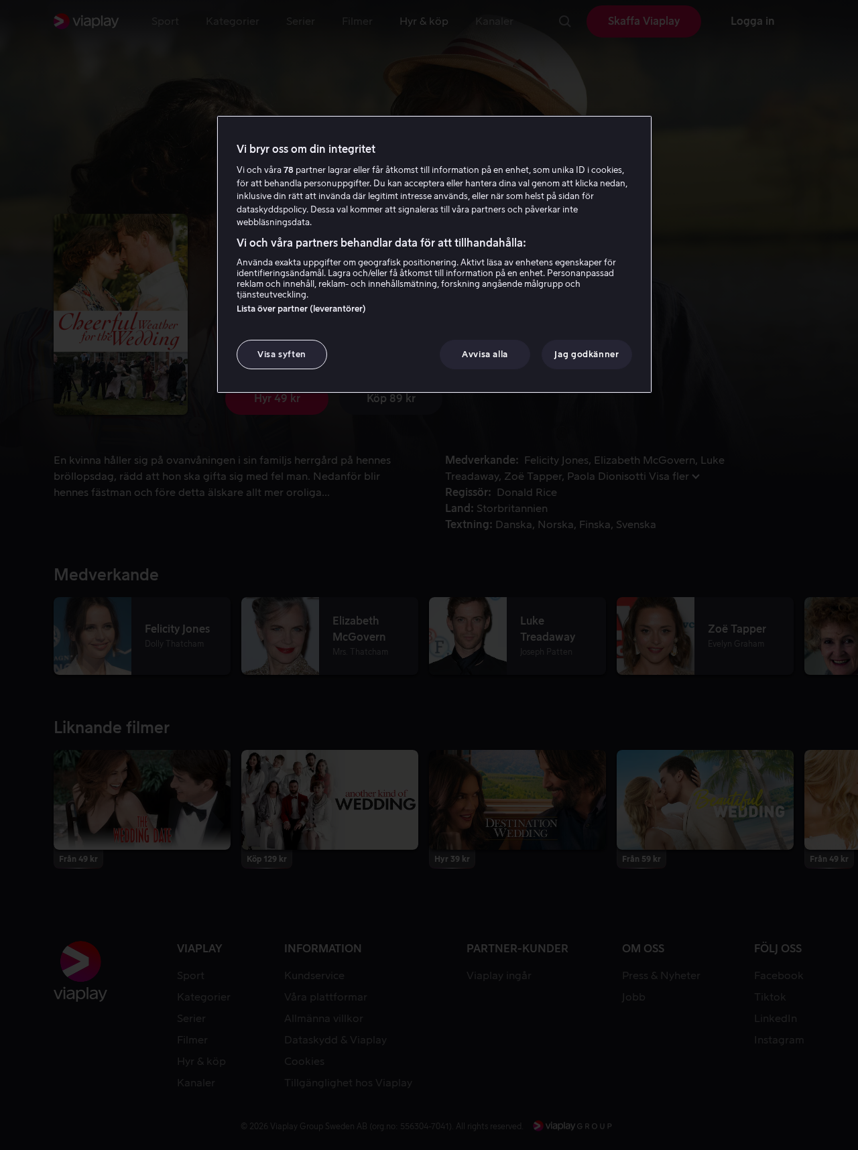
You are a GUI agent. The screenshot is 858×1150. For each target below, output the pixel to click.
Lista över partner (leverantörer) (301, 308)
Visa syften (281, 354)
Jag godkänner (586, 354)
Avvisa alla (485, 354)
